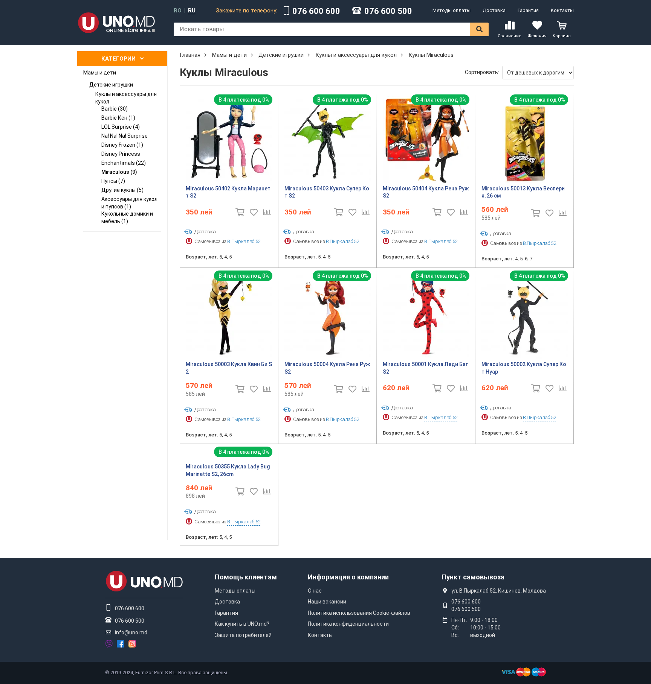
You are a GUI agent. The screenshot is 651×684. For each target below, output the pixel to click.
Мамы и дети (99, 73)
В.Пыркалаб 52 (243, 241)
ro (178, 11)
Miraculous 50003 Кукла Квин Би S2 (229, 368)
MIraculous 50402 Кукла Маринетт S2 (228, 192)
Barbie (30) (114, 109)
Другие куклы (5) (122, 190)
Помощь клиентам (246, 577)
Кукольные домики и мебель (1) (127, 217)
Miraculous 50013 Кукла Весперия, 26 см (523, 192)
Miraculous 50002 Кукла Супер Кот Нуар (523, 368)
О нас (315, 591)
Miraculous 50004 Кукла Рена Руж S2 (327, 368)
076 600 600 (316, 11)
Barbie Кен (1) (118, 118)
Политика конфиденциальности (348, 624)
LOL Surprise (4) (120, 127)
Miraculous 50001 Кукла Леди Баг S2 (425, 368)
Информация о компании (348, 577)
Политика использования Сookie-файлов (359, 613)
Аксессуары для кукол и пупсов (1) (129, 203)
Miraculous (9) (119, 172)
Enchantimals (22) (123, 163)
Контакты (562, 10)
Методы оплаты (451, 10)
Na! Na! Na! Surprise (124, 136)
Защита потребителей (243, 635)
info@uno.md (131, 632)
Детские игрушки (111, 85)
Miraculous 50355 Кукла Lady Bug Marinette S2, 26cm (228, 470)
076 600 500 (388, 11)
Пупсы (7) (113, 181)
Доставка (494, 10)
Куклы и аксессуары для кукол (126, 98)
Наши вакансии (327, 602)
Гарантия (528, 10)
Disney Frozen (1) (122, 145)
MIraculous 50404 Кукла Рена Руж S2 (426, 192)
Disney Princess (120, 154)
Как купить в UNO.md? (242, 624)
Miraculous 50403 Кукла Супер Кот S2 (326, 192)
